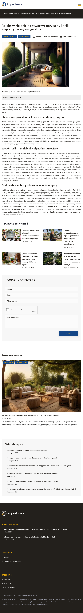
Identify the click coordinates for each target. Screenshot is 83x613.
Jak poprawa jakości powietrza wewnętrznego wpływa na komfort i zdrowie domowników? (41, 489)
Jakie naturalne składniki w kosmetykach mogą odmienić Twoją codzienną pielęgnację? (40, 466)
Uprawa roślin (9, 36)
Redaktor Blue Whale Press (47, 37)
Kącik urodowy (8, 587)
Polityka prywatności (11, 561)
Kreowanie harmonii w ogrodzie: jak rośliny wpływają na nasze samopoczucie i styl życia (72, 258)
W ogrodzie (24, 36)
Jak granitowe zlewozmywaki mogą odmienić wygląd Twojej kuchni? (29, 537)
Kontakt (5, 557)
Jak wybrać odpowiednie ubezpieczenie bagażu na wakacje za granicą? (33, 481)
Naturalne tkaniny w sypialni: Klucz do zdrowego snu (27, 450)
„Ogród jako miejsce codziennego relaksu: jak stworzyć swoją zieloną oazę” (31, 415)
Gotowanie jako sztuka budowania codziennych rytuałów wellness (32, 473)
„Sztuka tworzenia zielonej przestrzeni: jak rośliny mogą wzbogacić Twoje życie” (30, 258)
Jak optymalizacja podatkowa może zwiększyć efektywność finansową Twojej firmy (35, 529)
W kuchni (6, 580)
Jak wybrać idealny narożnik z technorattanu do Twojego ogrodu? (32, 458)
